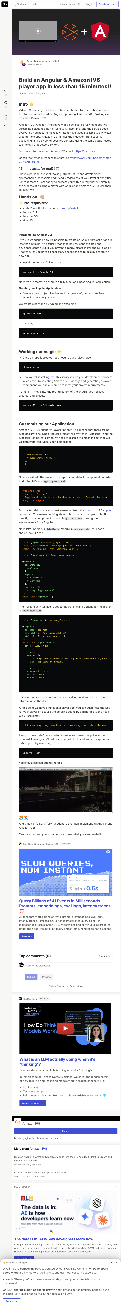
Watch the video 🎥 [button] (33, 1103)
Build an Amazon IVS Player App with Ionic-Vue (40, 1174)
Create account (107, 4)
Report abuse (76, 986)
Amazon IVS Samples (98, 510)
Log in (89, 4)
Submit (31, 976)
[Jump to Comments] (6, 104)
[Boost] (6, 126)
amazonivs (26, 93)
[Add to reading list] (6, 115)
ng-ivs (50, 377)
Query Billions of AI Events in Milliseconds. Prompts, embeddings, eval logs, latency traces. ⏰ (65, 905)
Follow (66, 1131)
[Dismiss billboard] (117, 1262)
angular (41, 93)
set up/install (70, 208)
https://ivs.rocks (85, 151)
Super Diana (34, 61)
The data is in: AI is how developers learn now (53, 1239)
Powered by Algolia (69, 4)
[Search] (14, 4)
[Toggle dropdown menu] (110, 844)
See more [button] (27, 936)
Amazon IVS (52, 61)
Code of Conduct (57, 986)
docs (45, 701)
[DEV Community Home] (5, 4)
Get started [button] (11, 1301)
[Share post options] (6, 137)
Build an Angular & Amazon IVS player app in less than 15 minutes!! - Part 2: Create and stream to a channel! (63, 1160)
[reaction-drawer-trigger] (6, 92)
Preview (46, 976)
